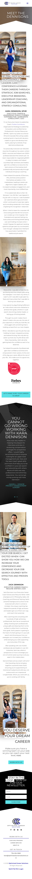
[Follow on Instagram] (14, 829)
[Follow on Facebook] (11, 829)
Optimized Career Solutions (18, 863)
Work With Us (16, 762)
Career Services (16, 842)
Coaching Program (16, 840)
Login (21, 869)
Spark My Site (14, 869)
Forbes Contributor (18, 124)
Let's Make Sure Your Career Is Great (16, 395)
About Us (16, 845)
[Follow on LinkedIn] (17, 829)
